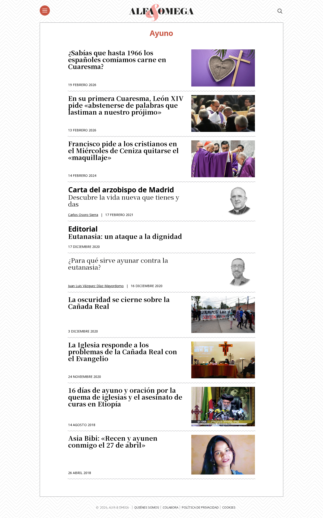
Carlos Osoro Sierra (83, 214)
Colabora (170, 507)
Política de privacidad (200, 507)
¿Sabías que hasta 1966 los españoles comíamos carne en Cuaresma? (117, 60)
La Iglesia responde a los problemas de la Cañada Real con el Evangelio (122, 352)
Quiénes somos (146, 507)
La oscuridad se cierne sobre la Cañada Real (119, 303)
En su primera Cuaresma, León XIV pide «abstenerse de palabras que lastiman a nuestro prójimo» (126, 106)
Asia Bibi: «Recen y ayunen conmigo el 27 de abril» (112, 442)
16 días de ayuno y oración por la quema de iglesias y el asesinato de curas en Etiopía (125, 397)
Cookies (229, 507)
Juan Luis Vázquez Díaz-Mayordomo (96, 286)
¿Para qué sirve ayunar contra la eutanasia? (118, 264)
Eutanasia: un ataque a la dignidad (125, 232)
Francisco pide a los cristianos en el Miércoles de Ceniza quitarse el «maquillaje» (123, 151)
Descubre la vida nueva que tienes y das (123, 196)
